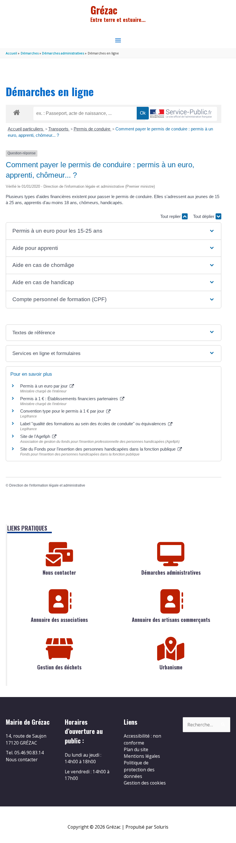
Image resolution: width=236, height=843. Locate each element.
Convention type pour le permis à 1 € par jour (62, 411)
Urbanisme (170, 667)
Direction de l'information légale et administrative (47, 485)
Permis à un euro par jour (44, 385)
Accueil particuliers (26, 128)
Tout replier (171, 216)
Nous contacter (59, 572)
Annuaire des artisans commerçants (171, 619)
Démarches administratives (171, 572)
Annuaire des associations (59, 619)
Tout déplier (204, 216)
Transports (59, 128)
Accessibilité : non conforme (142, 739)
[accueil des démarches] (16, 111)
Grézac (103, 10)
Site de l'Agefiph (35, 436)
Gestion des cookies (145, 783)
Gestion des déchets (59, 667)
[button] (113, 231)
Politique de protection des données (139, 769)
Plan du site (136, 749)
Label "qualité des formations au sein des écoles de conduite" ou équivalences (93, 423)
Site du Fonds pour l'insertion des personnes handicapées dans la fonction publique (98, 449)
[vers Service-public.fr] (181, 114)
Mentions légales (142, 756)
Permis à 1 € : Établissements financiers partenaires (69, 398)
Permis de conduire (92, 128)
